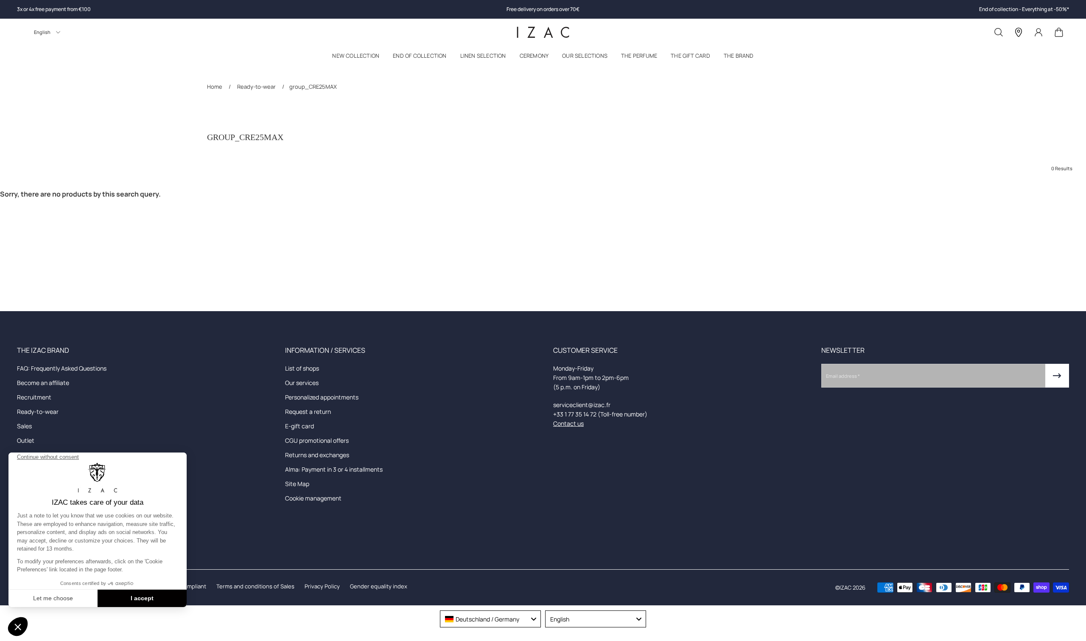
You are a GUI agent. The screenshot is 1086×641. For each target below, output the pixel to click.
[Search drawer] (998, 32)
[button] (355, 57)
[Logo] (543, 32)
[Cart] (1059, 32)
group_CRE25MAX (313, 86)
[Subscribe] (1057, 376)
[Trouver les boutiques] (1018, 32)
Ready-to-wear (256, 86)
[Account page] (1038, 32)
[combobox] (490, 618)
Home (215, 86)
